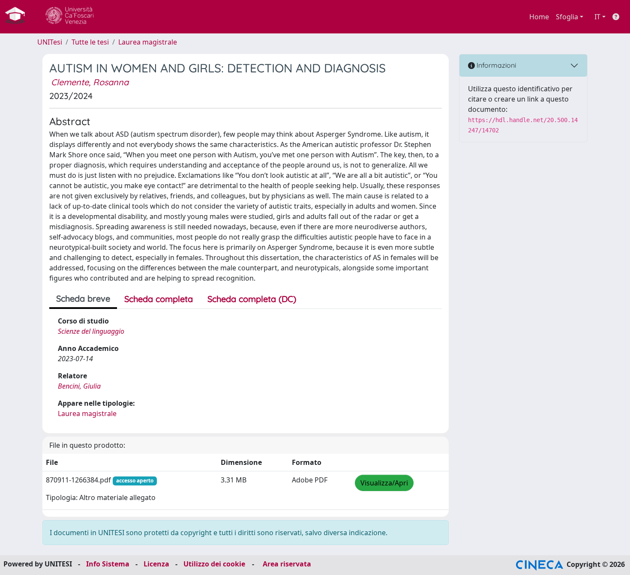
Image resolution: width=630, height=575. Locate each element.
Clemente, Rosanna (90, 82)
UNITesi (49, 42)
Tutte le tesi (90, 42)
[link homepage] (18, 16)
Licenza (156, 564)
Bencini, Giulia (79, 386)
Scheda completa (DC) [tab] (251, 298)
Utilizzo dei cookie (214, 564)
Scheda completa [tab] (158, 298)
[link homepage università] (69, 16)
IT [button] (597, 16)
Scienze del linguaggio (91, 331)
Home (539, 16)
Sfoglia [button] (567, 16)
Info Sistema (107, 564)
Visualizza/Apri (384, 483)
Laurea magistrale (147, 42)
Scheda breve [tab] (83, 298)
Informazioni (495, 65)
